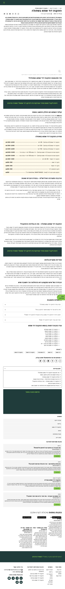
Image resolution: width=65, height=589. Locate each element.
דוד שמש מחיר (41, 352)
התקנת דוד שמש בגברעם (37, 573)
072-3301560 (17, 572)
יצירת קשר (58, 576)
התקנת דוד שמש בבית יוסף (37, 576)
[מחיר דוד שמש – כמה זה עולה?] (40, 520)
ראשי (61, 8)
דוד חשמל (58, 352)
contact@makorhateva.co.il (12, 569)
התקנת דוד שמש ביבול (38, 580)
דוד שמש (59, 115)
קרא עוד (57, 456)
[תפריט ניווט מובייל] (4, 2)
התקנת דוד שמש (53, 8)
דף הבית (59, 569)
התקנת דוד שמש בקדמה (37, 578)
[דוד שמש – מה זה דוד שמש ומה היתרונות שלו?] (25, 520)
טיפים (59, 462)
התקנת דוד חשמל (30, 352)
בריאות (59, 445)
